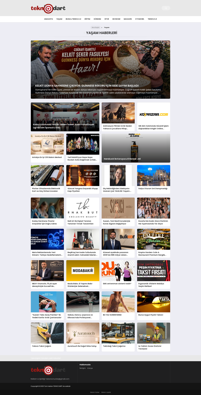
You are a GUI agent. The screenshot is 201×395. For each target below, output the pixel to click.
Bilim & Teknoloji (73, 19)
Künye (90, 368)
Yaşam (59, 19)
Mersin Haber (94, 392)
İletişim (83, 368)
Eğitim (87, 19)
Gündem (97, 19)
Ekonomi (116, 19)
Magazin (128, 19)
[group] (100, 69)
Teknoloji (152, 19)
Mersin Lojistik (106, 392)
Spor (106, 19)
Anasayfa (48, 19)
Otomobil (139, 19)
